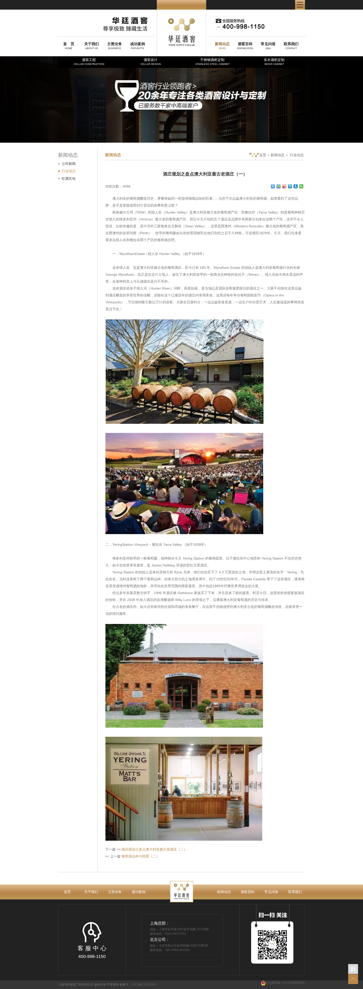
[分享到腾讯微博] (290, 186)
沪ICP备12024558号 (144, 984)
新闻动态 (277, 155)
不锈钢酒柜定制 (212, 61)
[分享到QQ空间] (279, 186)
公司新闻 (69, 164)
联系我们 (295, 892)
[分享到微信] (301, 186)
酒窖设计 (151, 61)
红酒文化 (69, 178)
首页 (262, 155)
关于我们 (91, 892)
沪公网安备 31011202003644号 (285, 983)
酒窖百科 (248, 892)
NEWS (222, 46)
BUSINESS (114, 46)
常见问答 (271, 892)
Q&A (268, 46)
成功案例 (138, 892)
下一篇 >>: (146, 849)
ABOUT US (91, 46)
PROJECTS (137, 46)
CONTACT (291, 46)
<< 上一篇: (132, 856)
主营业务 (115, 892)
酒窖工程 (89, 61)
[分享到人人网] (296, 186)
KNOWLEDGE (245, 46)
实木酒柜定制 (274, 61)
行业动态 (69, 171)
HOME (68, 46)
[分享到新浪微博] (284, 186)
